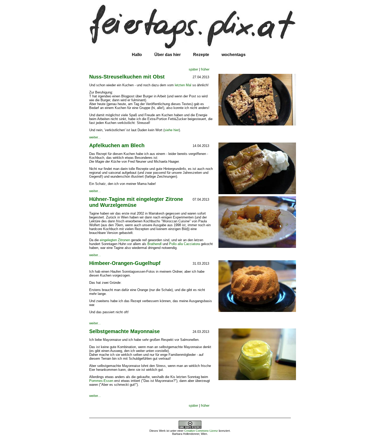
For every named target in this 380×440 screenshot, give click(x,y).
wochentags (234, 54)
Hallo (137, 54)
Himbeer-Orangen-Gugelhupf (125, 263)
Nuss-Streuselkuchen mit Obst (127, 77)
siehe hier (171, 130)
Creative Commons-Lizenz (201, 430)
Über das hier (167, 54)
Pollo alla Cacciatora (184, 244)
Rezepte (201, 54)
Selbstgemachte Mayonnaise (124, 331)
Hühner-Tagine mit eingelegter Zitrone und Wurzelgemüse (136, 202)
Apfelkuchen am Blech (117, 145)
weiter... (95, 137)
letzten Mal (183, 85)
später (193, 69)
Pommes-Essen (101, 381)
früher (205, 69)
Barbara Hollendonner (185, 433)
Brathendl (154, 244)
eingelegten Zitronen (115, 240)
